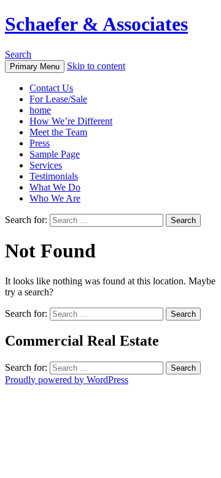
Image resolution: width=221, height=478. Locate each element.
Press (39, 143)
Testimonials (53, 176)
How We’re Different (70, 121)
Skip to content (96, 66)
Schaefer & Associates (96, 24)
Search (18, 54)
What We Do (54, 187)
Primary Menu (35, 66)
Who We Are (54, 198)
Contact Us (51, 88)
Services (45, 165)
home (40, 110)
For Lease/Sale (58, 99)
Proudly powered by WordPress (66, 379)
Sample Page (54, 154)
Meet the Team (58, 132)
